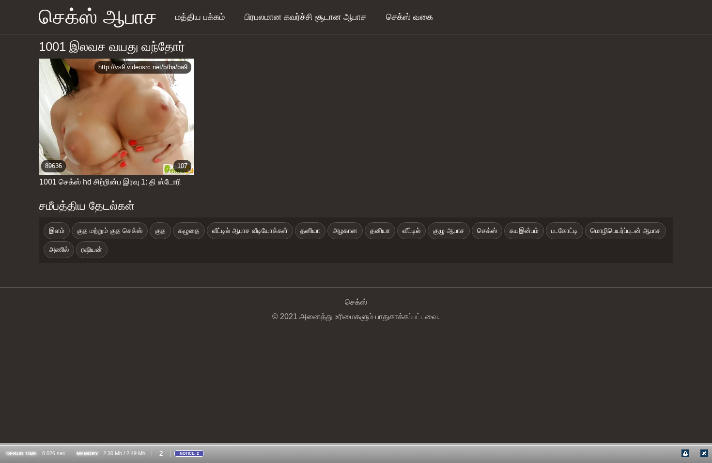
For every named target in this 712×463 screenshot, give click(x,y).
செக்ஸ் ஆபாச (98, 16)
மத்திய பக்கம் (200, 17)
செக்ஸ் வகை (409, 17)
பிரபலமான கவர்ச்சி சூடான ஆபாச (305, 17)
